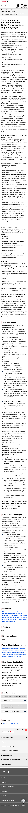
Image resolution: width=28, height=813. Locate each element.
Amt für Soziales (8, 700)
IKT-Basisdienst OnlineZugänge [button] (10, 759)
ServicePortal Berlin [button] (7, 737)
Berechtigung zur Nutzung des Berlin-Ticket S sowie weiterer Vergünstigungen (13, 13)
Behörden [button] (4, 782)
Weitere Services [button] (6, 764)
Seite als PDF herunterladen (10, 723)
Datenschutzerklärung (8, 746)
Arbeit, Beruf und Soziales (8, 11)
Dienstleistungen (16, 9)
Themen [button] (3, 795)
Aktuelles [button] (4, 791)
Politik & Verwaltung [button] (7, 787)
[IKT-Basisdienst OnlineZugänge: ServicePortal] (8, 731)
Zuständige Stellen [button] (6, 755)
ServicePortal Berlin (6, 9)
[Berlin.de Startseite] (5, 1)
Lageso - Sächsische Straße (11, 711)
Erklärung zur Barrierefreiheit (10, 750)
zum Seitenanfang (20, 729)
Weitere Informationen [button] (8, 800)
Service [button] (3, 778)
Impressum (5, 742)
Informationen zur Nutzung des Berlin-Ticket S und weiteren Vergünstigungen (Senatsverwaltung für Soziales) (14, 654)
